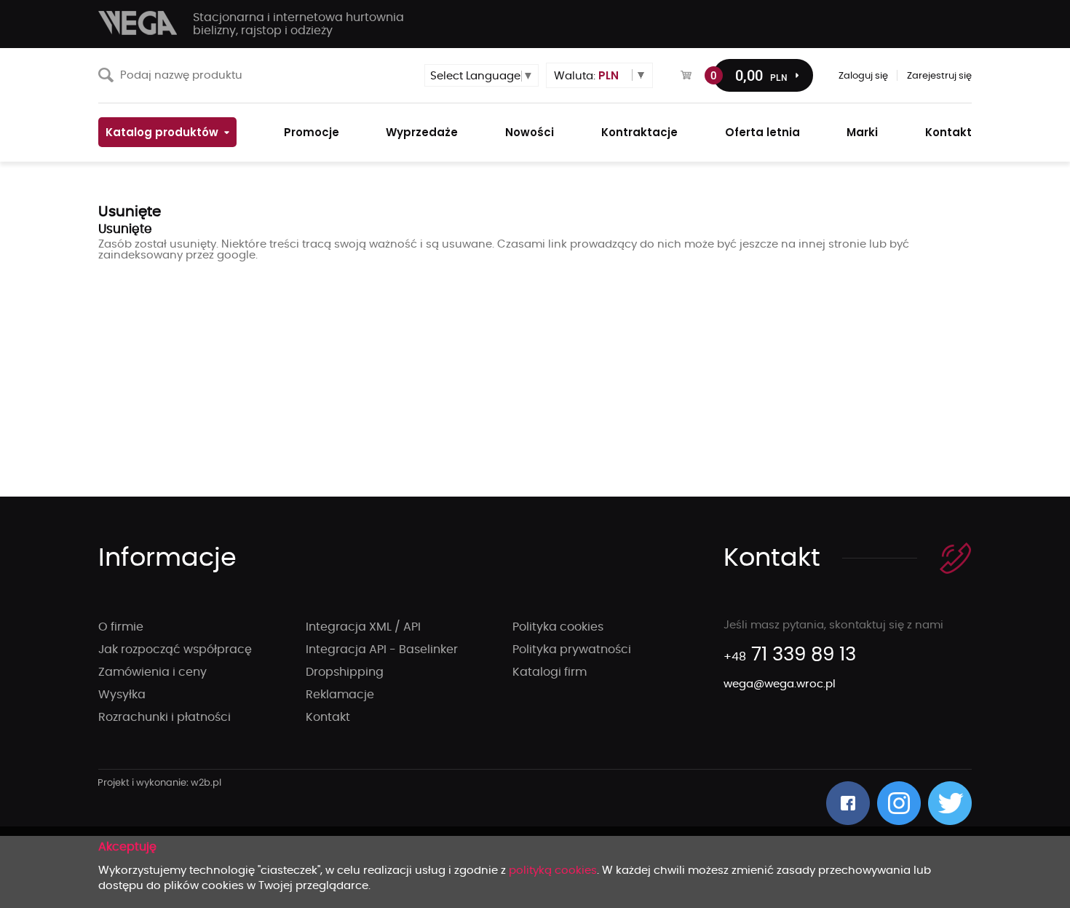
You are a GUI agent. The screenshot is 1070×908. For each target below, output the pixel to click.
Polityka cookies (557, 627)
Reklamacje (340, 694)
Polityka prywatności (571, 649)
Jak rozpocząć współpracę (175, 649)
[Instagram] (899, 803)
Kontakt (328, 717)
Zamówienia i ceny (152, 672)
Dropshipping (345, 672)
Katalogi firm (549, 672)
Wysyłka (122, 694)
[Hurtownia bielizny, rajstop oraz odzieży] (138, 23)
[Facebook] (848, 803)
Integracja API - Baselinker (382, 649)
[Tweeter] (950, 803)
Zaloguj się (863, 76)
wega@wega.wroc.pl (780, 684)
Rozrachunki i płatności (164, 717)
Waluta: (586, 75)
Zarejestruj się (939, 76)
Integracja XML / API (363, 627)
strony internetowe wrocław (159, 783)
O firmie (120, 627)
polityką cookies (553, 870)
